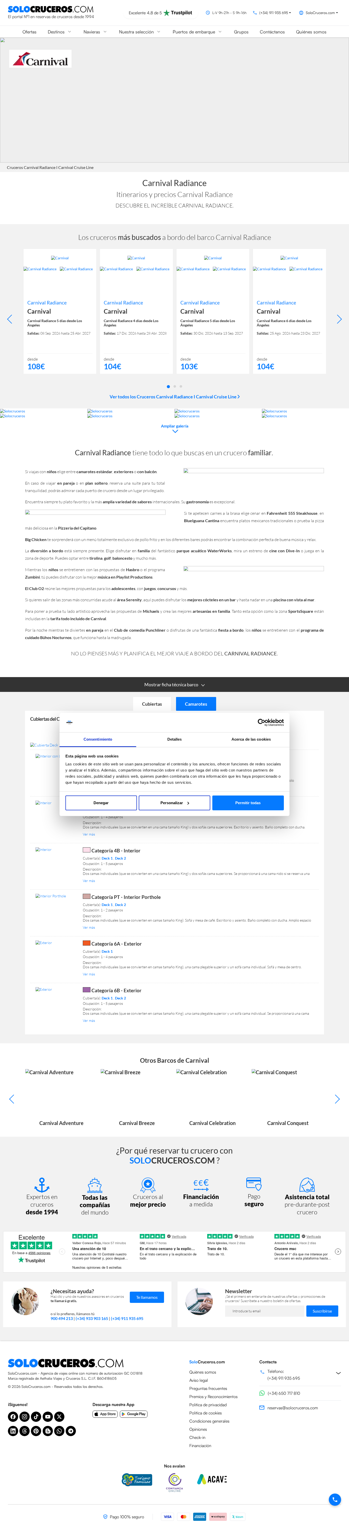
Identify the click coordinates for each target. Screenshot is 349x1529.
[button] (168, 386)
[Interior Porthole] (56, 896)
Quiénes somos (311, 31)
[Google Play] (134, 1414)
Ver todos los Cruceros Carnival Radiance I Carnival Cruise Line (173, 396)
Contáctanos (272, 31)
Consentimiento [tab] (98, 739)
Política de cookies (205, 1412)
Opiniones (198, 1429)
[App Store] (105, 1414)
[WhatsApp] (59, 1431)
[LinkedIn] (13, 1431)
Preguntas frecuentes (208, 1388)
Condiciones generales (209, 1421)
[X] (59, 1417)
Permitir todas (248, 803)
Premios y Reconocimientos (213, 1396)
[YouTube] (48, 1417)
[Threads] (24, 1431)
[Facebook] (13, 1417)
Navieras (92, 31)
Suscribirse (322, 1310)
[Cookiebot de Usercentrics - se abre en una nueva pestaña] (261, 722)
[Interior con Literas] (56, 756)
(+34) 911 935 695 (127, 1318)
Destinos (56, 31)
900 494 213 (62, 1318)
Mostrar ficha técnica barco (171, 684)
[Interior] (56, 803)
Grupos (241, 31)
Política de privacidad (208, 1404)
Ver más (89, 834)
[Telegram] (71, 1431)
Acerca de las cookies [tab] (251, 739)
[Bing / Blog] (48, 1431)
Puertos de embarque (194, 31)
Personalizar (171, 803)
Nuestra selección (136, 31)
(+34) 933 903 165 (92, 1318)
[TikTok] (36, 1417)
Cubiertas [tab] (152, 704)
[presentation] (11, 319)
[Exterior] (56, 942)
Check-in (197, 1437)
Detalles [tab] (174, 739)
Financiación (200, 1445)
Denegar (101, 803)
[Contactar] (335, 1500)
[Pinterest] (36, 1431)
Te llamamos (147, 1297)
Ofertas (29, 31)
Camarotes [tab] (196, 704)
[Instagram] (24, 1417)
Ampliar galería (174, 425)
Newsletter (238, 1291)
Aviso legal (198, 1380)
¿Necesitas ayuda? (72, 1291)
